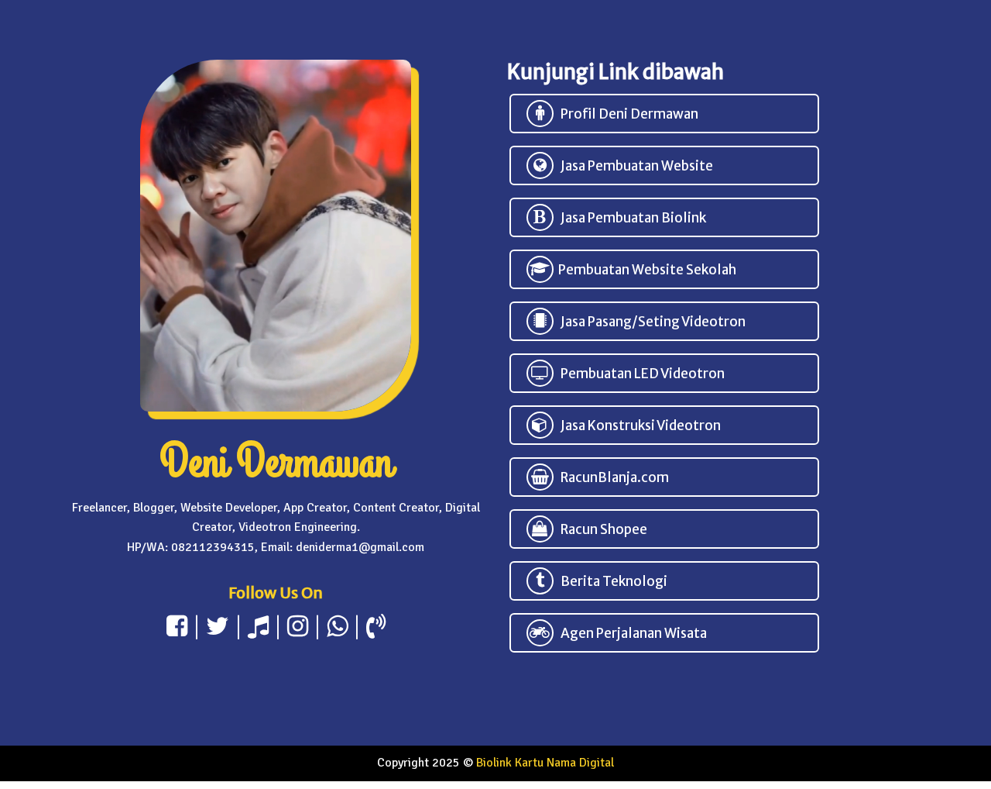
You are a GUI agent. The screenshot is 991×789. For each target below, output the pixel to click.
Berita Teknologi (610, 581)
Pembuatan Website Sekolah (645, 269)
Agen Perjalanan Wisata (630, 633)
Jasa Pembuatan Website (633, 165)
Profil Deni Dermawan (626, 113)
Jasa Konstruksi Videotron (637, 425)
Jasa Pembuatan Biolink (630, 217)
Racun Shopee (600, 529)
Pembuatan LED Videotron (639, 373)
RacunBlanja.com (611, 477)
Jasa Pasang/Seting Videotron (650, 321)
